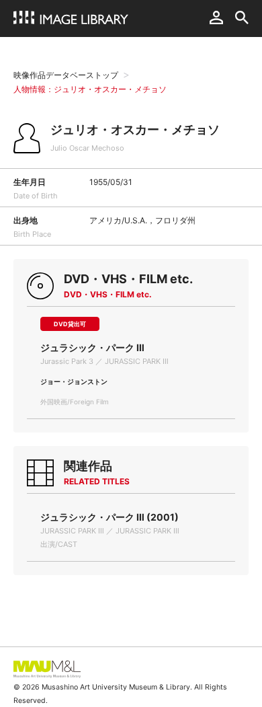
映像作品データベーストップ (65, 75)
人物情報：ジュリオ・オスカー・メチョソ (90, 89)
